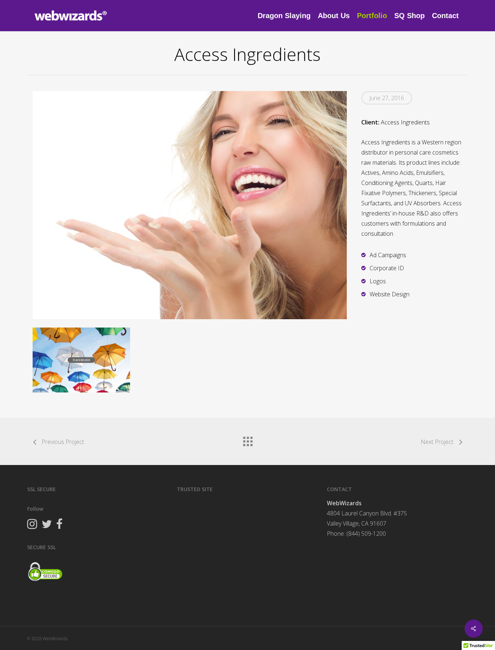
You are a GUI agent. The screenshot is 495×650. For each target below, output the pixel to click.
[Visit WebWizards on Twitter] (46, 525)
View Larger (81, 353)
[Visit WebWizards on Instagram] (32, 525)
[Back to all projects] (247, 439)
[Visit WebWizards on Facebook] (59, 525)
